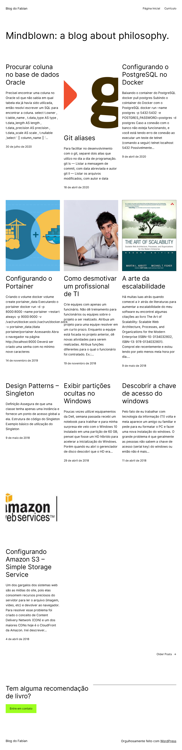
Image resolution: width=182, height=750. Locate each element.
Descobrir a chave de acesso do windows (149, 393)
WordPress (168, 741)
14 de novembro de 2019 (22, 360)
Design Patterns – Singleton (32, 389)
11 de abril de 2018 (134, 460)
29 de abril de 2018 (76, 460)
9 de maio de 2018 (134, 365)
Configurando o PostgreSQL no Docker (145, 74)
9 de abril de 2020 (134, 156)
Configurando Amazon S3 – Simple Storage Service (29, 563)
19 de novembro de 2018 (80, 363)
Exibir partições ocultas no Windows (87, 393)
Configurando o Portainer (29, 282)
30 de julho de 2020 (19, 146)
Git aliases (79, 138)
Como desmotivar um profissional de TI (90, 286)
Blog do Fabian (16, 8)
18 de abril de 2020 (76, 187)
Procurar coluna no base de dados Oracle (32, 74)
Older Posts (166, 654)
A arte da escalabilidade (143, 282)
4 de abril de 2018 (17, 639)
